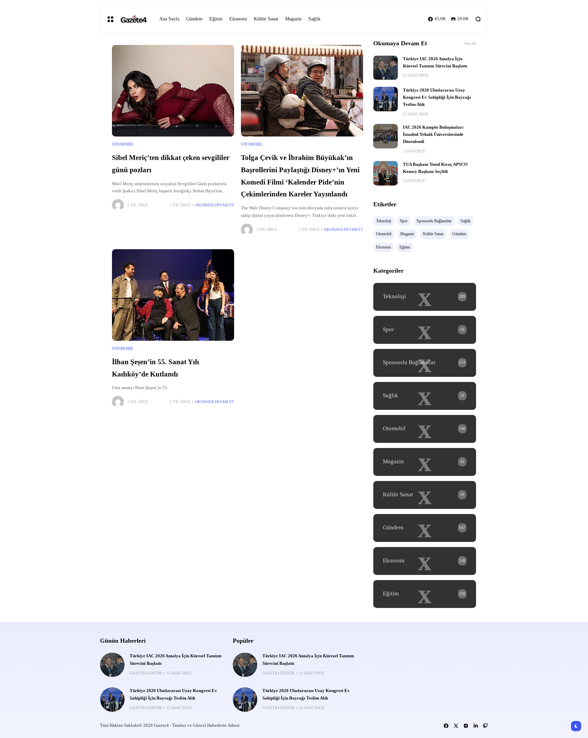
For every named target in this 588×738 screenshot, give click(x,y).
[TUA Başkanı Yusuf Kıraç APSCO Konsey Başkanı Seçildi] (385, 173)
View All (470, 43)
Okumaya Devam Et (214, 205)
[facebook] (446, 725)
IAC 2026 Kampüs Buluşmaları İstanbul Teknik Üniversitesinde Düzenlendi (433, 134)
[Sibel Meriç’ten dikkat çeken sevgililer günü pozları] (173, 91)
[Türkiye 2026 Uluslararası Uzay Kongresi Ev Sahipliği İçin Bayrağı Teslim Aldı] (385, 99)
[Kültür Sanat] (424, 495)
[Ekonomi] (424, 561)
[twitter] (456, 725)
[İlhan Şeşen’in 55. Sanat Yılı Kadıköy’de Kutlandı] (173, 295)
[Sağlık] (424, 396)
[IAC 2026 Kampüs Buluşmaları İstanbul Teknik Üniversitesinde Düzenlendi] (385, 136)
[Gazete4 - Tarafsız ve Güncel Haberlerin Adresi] (133, 19)
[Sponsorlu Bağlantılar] (424, 363)
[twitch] (485, 725)
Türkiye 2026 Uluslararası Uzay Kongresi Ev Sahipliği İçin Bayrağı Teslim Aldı (437, 97)
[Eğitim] (424, 594)
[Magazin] (424, 462)
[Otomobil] (424, 429)
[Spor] (424, 330)
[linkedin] (475, 725)
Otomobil (123, 144)
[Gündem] (424, 528)
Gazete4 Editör (146, 673)
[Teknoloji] (424, 297)
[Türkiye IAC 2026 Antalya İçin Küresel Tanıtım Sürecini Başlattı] (385, 67)
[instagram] (465, 725)
